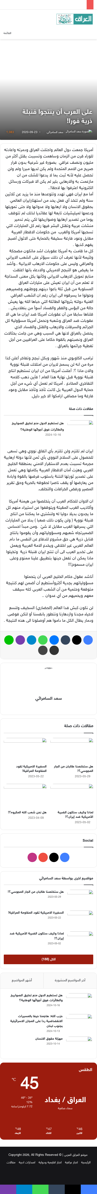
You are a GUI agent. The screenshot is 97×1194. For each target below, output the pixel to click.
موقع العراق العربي (76, 1155)
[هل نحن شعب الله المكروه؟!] (25, 796)
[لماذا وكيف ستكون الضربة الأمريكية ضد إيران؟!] (71, 796)
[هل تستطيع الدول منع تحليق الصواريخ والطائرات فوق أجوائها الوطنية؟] (80, 429)
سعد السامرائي (55, 132)
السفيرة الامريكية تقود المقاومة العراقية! (36, 913)
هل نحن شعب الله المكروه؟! (27, 813)
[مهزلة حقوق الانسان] (79, 1045)
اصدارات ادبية (27, 1162)
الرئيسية (86, 1162)
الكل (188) (49, 959)
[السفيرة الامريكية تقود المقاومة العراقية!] (25, 750)
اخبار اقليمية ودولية (50, 1162)
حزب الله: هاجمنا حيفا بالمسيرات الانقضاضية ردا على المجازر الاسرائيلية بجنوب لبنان (36, 1021)
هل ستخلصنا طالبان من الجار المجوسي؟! (36, 892)
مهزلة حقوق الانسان (49, 1039)
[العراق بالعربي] (74, 19)
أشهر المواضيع (22, 980)
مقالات (11, 1162)
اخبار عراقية (71, 1162)
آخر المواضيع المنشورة (70, 980)
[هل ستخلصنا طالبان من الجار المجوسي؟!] (71, 750)
